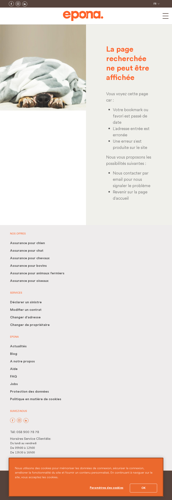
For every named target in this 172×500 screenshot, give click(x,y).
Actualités (18, 346)
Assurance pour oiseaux (29, 281)
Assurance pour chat (26, 250)
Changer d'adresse (25, 317)
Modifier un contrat (26, 309)
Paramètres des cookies (106, 487)
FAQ (13, 376)
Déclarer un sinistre (26, 302)
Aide (14, 369)
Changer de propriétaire (30, 325)
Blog (13, 353)
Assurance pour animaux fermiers (37, 273)
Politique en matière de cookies (35, 399)
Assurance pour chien (27, 243)
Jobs (14, 384)
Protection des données (29, 391)
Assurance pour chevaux (30, 258)
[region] (86, 477)
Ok (143, 488)
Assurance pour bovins (28, 265)
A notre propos (22, 361)
